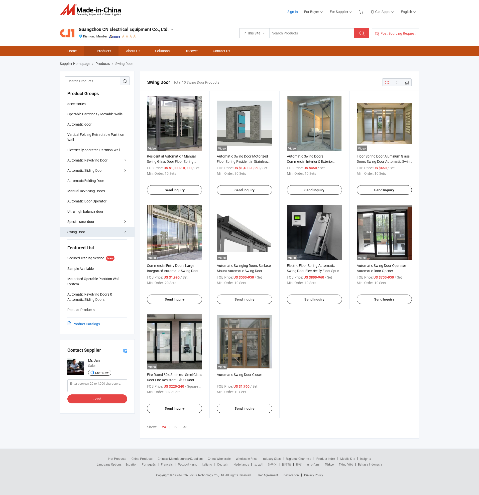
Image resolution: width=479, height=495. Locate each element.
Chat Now (102, 373)
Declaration (291, 475)
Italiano (207, 464)
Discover (191, 50)
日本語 (286, 464)
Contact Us (221, 50)
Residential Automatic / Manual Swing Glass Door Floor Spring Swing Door (171, 161)
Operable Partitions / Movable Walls (94, 114)
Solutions (162, 50)
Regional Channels (298, 459)
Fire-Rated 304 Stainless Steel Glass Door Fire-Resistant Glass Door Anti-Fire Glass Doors (174, 379)
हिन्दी (299, 464)
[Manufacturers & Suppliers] (92, 10)
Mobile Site (347, 459)
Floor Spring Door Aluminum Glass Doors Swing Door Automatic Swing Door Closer (384, 161)
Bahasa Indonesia (370, 464)
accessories (76, 103)
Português (149, 464)
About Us (133, 50)
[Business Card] (125, 350)
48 (185, 427)
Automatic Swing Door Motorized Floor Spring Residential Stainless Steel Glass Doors (242, 161)
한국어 (272, 464)
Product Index (325, 459)
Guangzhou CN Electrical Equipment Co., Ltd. (124, 29)
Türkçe (329, 464)
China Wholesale (219, 459)
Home (72, 50)
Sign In (292, 11)
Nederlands (241, 464)
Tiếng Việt (346, 464)
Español (130, 464)
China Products (141, 459)
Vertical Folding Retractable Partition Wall (95, 137)
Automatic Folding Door (85, 180)
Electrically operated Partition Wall (93, 150)
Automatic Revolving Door (87, 160)
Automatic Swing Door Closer (239, 374)
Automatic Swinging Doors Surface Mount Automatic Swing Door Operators (244, 270)
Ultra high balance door (85, 211)
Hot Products (117, 459)
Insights (365, 459)
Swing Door (76, 231)
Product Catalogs (86, 324)
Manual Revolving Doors (86, 190)
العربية (258, 464)
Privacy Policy (313, 475)
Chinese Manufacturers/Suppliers (180, 459)
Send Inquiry (175, 190)
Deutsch (222, 464)
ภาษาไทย (313, 464)
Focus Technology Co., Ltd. (207, 475)
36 (175, 427)
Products (104, 50)
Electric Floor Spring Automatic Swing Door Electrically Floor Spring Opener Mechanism (314, 270)
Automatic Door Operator (87, 201)
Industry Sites (271, 459)
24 (164, 427)
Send (97, 398)
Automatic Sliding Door (85, 170)
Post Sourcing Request (398, 33)
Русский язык (187, 464)
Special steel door (80, 221)
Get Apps (382, 11)
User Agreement (267, 475)
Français (167, 464)
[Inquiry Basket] (361, 11)
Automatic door (79, 124)
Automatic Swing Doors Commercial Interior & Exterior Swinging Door (310, 161)
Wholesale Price (246, 459)
